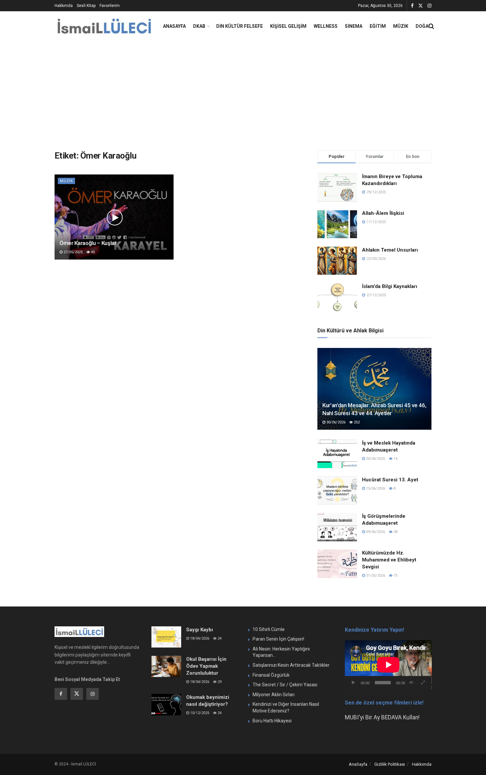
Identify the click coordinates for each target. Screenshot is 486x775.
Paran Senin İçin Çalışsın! (278, 639)
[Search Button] (431, 26)
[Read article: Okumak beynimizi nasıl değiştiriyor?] (166, 704)
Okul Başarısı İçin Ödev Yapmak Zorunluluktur (206, 666)
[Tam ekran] (423, 682)
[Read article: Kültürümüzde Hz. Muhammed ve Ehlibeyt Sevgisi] (337, 564)
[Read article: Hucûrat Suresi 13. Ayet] (337, 490)
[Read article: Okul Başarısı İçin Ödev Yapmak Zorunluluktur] (166, 666)
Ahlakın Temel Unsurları (390, 250)
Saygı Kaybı (199, 630)
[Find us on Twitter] (420, 6)
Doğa (422, 26)
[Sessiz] (411, 682)
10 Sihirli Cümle (269, 629)
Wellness (326, 26)
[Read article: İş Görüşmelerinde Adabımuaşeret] (337, 527)
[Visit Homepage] (104, 26)
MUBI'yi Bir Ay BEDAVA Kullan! (382, 717)
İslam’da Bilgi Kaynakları (389, 286)
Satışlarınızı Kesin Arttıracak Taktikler (291, 665)
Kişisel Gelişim (288, 26)
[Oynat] (353, 682)
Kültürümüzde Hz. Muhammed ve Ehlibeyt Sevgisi (389, 560)
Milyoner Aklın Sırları (274, 694)
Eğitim (378, 26)
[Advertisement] (243, 90)
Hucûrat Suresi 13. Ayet (390, 480)
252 (356, 422)
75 (394, 575)
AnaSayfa (174, 26)
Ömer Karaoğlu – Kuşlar (88, 243)
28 (394, 532)
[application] (388, 664)
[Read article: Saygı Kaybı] (166, 637)
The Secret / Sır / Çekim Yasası (285, 684)
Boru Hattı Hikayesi (272, 720)
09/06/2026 (375, 532)
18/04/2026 (199, 638)
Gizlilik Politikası (389, 764)
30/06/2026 (335, 422)
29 (219, 682)
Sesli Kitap (86, 5)
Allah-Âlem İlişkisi (383, 213)
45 (92, 252)
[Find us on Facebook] (412, 6)
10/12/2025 (199, 713)
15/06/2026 (375, 488)
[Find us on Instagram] (429, 6)
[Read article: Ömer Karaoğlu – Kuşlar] (114, 217)
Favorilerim (110, 5)
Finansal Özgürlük (271, 675)
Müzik (400, 26)
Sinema (353, 26)
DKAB (199, 26)
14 (394, 459)
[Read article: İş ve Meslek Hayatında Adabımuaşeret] (337, 454)
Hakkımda (64, 5)
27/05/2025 (72, 252)
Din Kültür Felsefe (239, 26)
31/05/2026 (375, 575)
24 (219, 638)
